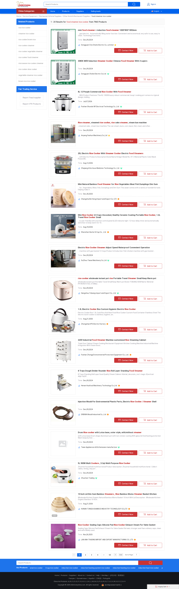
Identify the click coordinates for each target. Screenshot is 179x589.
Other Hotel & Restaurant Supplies (76, 16)
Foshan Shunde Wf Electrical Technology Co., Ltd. (100, 106)
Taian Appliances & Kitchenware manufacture (99, 447)
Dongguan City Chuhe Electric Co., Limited (97, 45)
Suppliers (80, 11)
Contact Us (90, 575)
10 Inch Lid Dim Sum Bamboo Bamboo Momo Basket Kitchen (117, 494)
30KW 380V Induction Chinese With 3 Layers (112, 61)
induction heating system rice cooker (89, 568)
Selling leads (96, 11)
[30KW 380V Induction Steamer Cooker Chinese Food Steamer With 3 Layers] (63, 72)
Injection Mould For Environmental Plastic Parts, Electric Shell (117, 401)
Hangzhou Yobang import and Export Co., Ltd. (98, 293)
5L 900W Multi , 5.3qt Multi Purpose (104, 463)
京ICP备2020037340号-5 (113, 585)
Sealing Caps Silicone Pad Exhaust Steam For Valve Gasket (116, 525)
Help (97, 575)
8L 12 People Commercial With (104, 92)
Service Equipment (30, 16)
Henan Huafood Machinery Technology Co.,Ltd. (99, 386)
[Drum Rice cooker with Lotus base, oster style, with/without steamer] (63, 443)
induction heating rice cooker (118, 568)
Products (65, 11)
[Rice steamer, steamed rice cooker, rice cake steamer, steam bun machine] (63, 134)
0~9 (123, 581)
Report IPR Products (32, 104)
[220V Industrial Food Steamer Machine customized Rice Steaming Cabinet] (63, 351)
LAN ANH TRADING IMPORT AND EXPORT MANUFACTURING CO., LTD (107, 540)
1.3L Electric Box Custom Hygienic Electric (107, 309)
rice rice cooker (24, 28)
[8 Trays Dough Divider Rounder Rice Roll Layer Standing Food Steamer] (63, 382)
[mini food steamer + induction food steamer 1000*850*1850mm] (63, 41)
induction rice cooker (64, 568)
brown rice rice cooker (27, 81)
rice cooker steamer (26, 45)
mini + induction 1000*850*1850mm (107, 30)
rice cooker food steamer (28, 57)
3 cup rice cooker (46, 568)
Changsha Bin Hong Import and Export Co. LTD (99, 199)
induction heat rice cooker (143, 568)
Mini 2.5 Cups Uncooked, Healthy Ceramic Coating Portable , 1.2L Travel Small (119, 216)
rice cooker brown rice (27, 40)
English (156, 11)
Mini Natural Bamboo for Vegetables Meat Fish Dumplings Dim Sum (118, 184)
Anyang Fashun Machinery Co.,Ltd (94, 135)
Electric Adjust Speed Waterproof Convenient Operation (114, 247)
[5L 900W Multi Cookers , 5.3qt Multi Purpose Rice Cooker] (63, 474)
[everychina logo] (23, 4)
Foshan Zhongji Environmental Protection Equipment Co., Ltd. (105, 355)
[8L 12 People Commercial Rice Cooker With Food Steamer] (63, 103)
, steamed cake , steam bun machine (112, 122)
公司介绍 (113, 575)
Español (91, 578)
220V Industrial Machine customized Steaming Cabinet (112, 340)
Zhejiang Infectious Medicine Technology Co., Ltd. (100, 168)
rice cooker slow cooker (28, 69)
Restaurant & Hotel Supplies (50, 16)
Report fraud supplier (32, 97)
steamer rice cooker (26, 34)
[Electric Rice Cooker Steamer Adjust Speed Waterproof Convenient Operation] (63, 259)
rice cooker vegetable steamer (30, 51)
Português (106, 578)
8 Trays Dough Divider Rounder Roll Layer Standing (110, 371)
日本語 (98, 578)
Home (52, 11)
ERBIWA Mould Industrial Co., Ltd (93, 414)
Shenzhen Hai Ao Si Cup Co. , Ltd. (93, 232)
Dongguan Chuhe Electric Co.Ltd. (93, 74)
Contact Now (127, 50)
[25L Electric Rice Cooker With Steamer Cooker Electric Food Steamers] (63, 164)
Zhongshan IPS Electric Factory (93, 324)
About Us (81, 575)
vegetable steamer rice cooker (30, 75)
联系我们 (121, 575)
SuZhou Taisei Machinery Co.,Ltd (94, 260)
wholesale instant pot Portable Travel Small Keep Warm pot (117, 278)
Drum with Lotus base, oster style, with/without (109, 432)
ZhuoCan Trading (87, 478)
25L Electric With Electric (110, 153)
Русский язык (82, 578)
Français (72, 578)
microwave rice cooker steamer (31, 63)
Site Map (104, 575)
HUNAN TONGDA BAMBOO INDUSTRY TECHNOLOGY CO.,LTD (104, 509)
